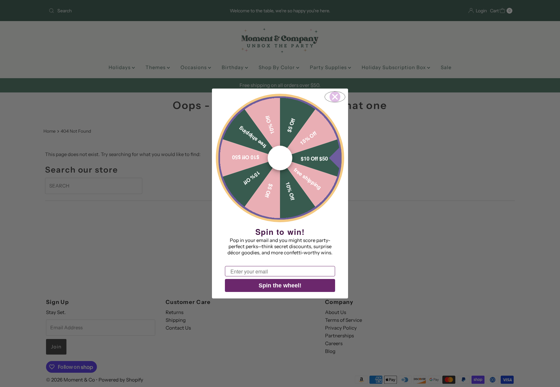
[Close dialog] (334, 97)
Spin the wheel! (280, 285)
